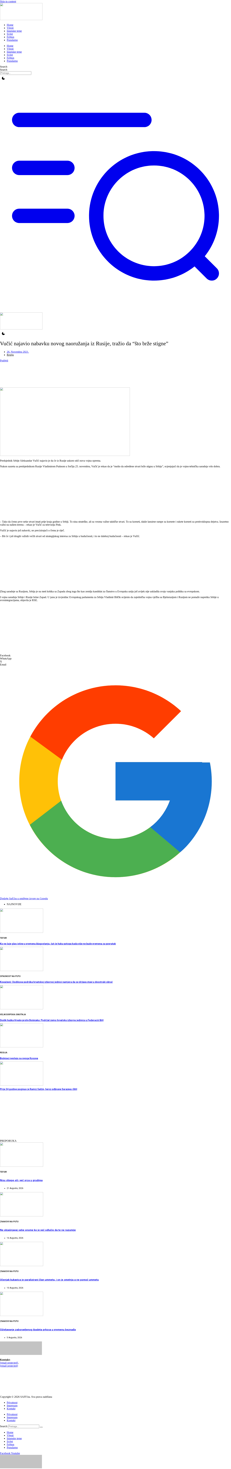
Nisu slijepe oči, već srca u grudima (21, 1180)
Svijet (10, 34)
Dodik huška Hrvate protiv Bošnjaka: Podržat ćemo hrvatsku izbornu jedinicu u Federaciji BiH (51, 1020)
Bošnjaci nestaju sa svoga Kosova (19, 1058)
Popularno (12, 40)
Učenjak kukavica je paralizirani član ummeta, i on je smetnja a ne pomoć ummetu (49, 1279)
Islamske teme (14, 30)
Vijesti (10, 27)
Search (3, 66)
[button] (115, 655)
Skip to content (8, 1)
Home (10, 24)
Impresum (12, 1405)
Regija (10, 354)
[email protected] (9, 1362)
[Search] (41, 1427)
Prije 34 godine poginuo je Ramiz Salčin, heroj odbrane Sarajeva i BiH (38, 1089)
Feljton (10, 37)
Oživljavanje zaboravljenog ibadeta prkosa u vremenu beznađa (38, 1329)
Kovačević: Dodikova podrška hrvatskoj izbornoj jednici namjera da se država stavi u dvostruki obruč (56, 982)
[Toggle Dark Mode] (3, 78)
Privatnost (12, 1402)
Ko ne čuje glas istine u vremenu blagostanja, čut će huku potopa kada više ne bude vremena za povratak (58, 943)
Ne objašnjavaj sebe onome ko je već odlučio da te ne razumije (38, 1230)
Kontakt (11, 1408)
